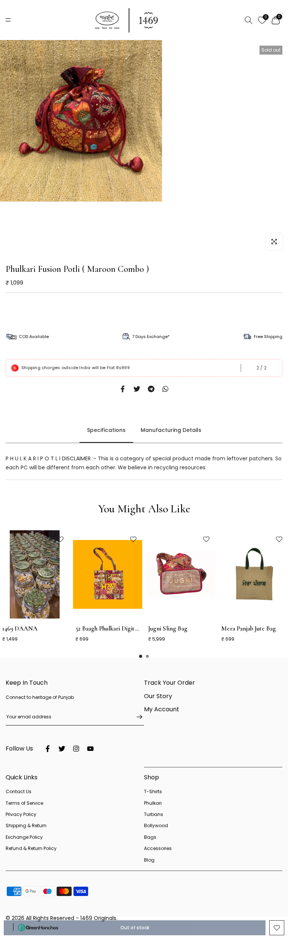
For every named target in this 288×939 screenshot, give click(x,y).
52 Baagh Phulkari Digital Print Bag (120, 628)
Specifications (106, 430)
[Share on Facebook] (122, 388)
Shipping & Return (26, 825)
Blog (149, 860)
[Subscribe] (135, 716)
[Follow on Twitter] (61, 748)
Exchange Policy (24, 837)
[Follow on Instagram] (76, 748)
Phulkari (153, 803)
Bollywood (156, 825)
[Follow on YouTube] (90, 748)
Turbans (153, 814)
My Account (161, 709)
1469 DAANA (20, 628)
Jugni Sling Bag (168, 628)
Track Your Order (169, 682)
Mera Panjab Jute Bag (248, 628)
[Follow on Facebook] (47, 748)
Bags (150, 837)
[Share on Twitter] (137, 388)
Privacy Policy (21, 814)
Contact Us (19, 791)
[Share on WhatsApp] (165, 388)
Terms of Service (24, 803)
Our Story (158, 696)
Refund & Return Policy (31, 848)
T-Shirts (153, 791)
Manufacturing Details (171, 430)
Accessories (158, 848)
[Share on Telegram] (151, 388)
